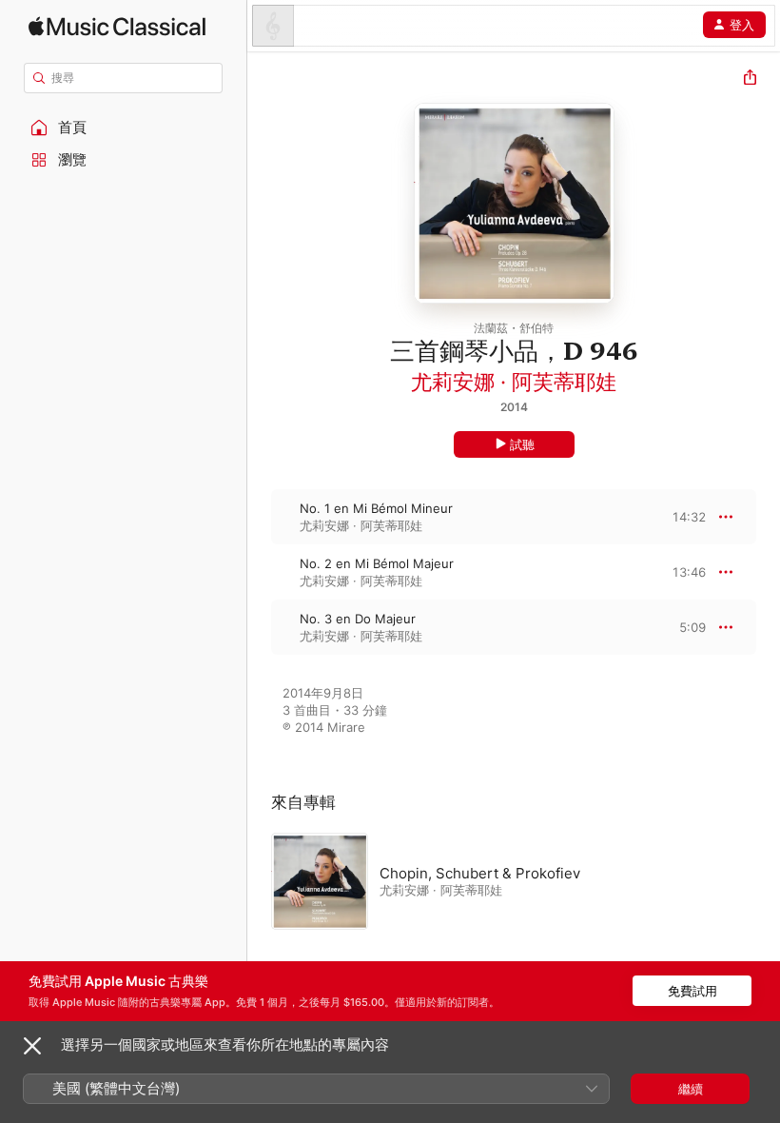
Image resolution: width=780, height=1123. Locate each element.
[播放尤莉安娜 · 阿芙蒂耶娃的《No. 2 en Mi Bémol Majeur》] (259, 572)
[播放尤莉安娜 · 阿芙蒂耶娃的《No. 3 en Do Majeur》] (259, 627)
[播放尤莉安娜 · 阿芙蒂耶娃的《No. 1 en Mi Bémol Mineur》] (259, 516)
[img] (117, 26)
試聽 (522, 444)
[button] (124, 127)
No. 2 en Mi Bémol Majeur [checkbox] (377, 563)
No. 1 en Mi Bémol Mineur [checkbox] (376, 508)
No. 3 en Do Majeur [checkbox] (358, 618)
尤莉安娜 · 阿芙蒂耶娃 (513, 381)
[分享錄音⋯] (750, 79)
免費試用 (692, 990)
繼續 (690, 1088)
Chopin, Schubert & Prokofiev (480, 873)
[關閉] (32, 1045)
